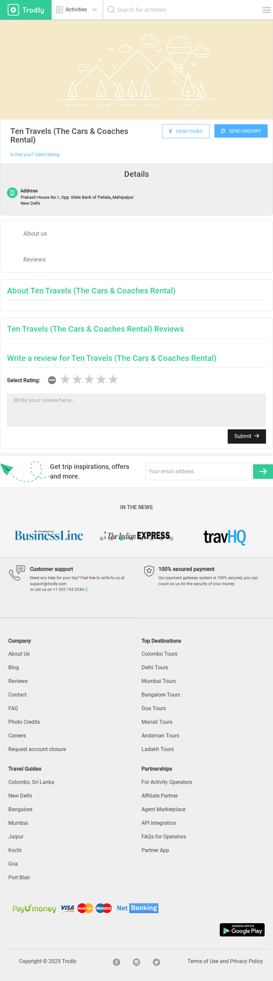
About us (35, 233)
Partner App (155, 850)
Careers (17, 735)
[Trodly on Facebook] (116, 961)
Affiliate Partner (159, 796)
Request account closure (37, 749)
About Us (19, 654)
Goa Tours (153, 708)
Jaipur (15, 836)
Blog (13, 667)
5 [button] (141, 538)
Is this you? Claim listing (35, 154)
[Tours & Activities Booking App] (136, 929)
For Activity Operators (166, 782)
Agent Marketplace (163, 809)
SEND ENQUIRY (243, 131)
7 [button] (161, 538)
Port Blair (19, 877)
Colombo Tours (159, 654)
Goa (13, 864)
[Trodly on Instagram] (136, 961)
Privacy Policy (246, 961)
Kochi (15, 850)
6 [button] (151, 538)
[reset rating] (52, 380)
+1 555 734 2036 (69, 589)
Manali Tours (156, 722)
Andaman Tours (160, 735)
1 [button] (101, 538)
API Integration (158, 823)
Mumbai (18, 823)
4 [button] (131, 538)
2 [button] (111, 538)
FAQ (13, 708)
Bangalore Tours (160, 695)
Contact (17, 695)
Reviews (34, 259)
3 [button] (121, 538)
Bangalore (20, 809)
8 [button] (171, 538)
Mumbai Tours (158, 681)
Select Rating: (23, 380)
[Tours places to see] (26, 10)
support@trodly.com (48, 584)
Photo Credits (24, 722)
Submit (243, 436)
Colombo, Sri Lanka (31, 782)
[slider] (89, 379)
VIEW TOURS (187, 131)
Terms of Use (202, 961)
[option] (136, 70)
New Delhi (20, 796)
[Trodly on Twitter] (156, 961)
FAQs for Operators (163, 836)
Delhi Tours (154, 667)
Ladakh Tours (157, 749)
